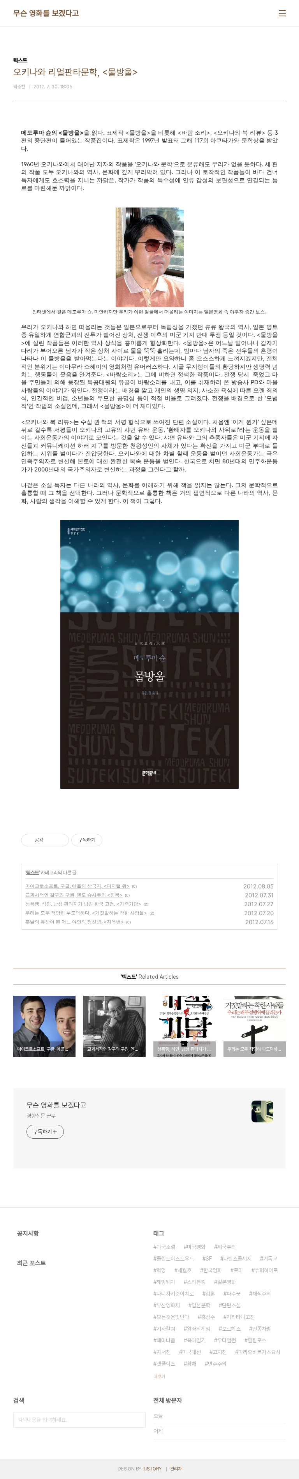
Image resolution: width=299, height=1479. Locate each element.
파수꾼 (234, 1294)
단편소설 (231, 1305)
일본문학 (201, 1305)
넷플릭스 (166, 1364)
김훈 (210, 1294)
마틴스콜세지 (237, 1259)
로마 (238, 1270)
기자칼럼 (166, 1329)
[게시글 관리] (60, 840)
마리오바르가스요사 (259, 1352)
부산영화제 (168, 1305)
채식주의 (261, 1294)
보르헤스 (231, 1329)
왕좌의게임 (198, 1329)
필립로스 (257, 1340)
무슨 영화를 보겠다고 (46, 13)
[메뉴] (282, 13)
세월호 (185, 1270)
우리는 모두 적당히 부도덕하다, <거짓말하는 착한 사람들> (86, 913)
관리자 (176, 1469)
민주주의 (217, 1364)
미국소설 (166, 1247)
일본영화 (226, 1282)
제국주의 (226, 1247)
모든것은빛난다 (173, 1317)
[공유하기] (50, 840)
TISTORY (152, 1469)
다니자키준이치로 (175, 1294)
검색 (137, 1419)
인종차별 (261, 1329)
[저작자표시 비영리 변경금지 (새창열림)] (112, 840)
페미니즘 (166, 1340)
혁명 (161, 1270)
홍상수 (208, 1317)
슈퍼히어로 (266, 1270)
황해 (191, 1364)
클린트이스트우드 (175, 1259)
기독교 (270, 1259)
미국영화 (196, 1247)
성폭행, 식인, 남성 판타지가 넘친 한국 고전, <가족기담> (83, 904)
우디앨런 (226, 1340)
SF (209, 1259)
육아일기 (196, 1340)
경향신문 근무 (41, 1116)
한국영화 (212, 1270)
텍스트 (32, 872)
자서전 (164, 1352)
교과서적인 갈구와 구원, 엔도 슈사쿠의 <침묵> (74, 895)
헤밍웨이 (166, 1282)
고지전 (220, 1352)
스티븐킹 (196, 1282)
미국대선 (191, 1352)
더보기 (159, 1376)
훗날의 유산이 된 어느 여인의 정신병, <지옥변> (74, 922)
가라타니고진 (241, 1317)
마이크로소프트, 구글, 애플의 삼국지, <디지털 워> (77, 886)
